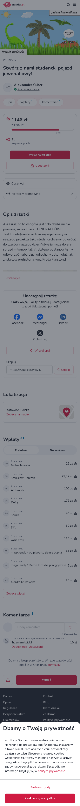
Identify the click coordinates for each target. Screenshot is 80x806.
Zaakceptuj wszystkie (40, 798)
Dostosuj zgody (40, 787)
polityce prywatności (51, 771)
